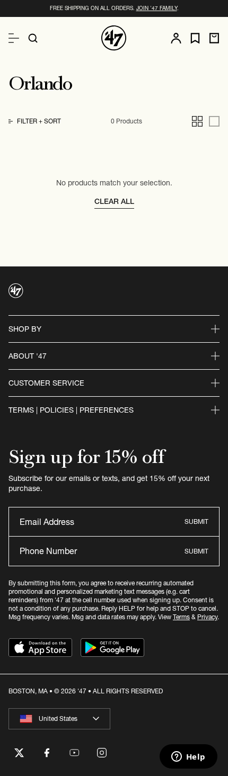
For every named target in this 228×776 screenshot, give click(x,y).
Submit (196, 521)
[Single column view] (214, 121)
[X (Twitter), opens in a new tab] (19, 752)
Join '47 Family (156, 8)
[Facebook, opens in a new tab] (46, 752)
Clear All (114, 201)
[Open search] (33, 38)
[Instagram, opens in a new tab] (101, 752)
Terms (181, 617)
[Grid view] (197, 121)
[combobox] (59, 718)
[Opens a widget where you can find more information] (188, 757)
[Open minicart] (214, 38)
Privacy (207, 617)
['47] (114, 38)
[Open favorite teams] (195, 38)
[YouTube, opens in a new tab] (74, 752)
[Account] (176, 38)
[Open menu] (13, 38)
